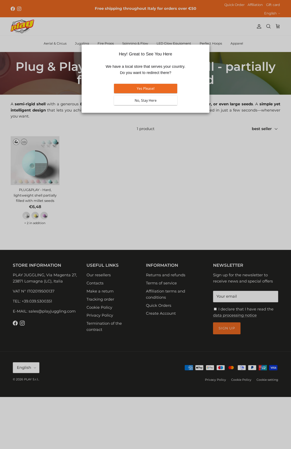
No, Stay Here (146, 100)
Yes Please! (145, 88)
